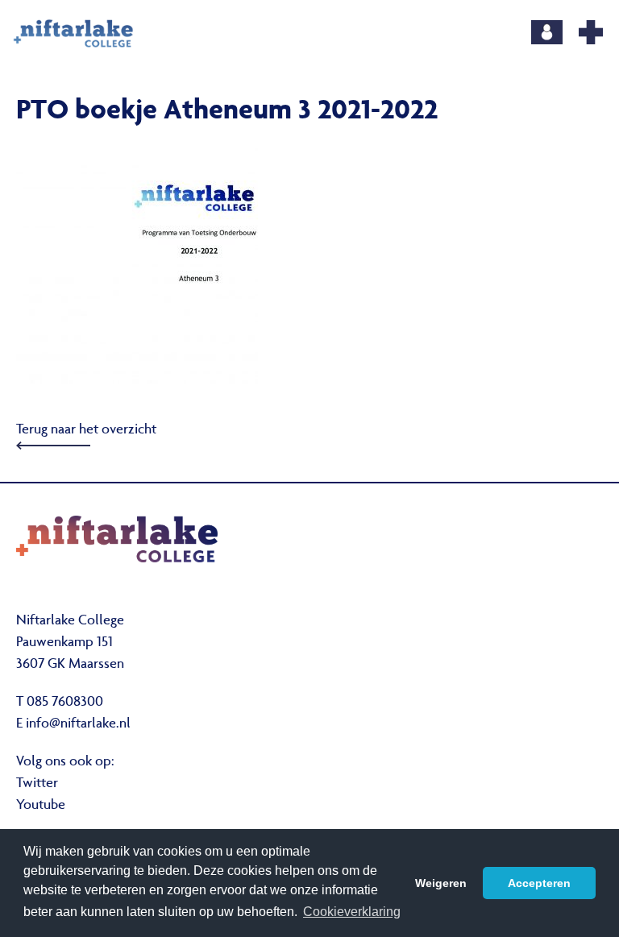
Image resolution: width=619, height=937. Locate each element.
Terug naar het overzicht (86, 430)
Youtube (40, 805)
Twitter (37, 784)
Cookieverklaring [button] (352, 911)
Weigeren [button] (441, 883)
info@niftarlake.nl (78, 724)
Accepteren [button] (539, 883)
